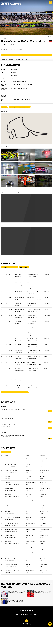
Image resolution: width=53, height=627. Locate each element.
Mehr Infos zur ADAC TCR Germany (18, 94)
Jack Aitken (17, 364)
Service (20, 614)
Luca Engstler (18, 385)
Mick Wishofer (18, 299)
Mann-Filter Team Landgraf (11, 529)
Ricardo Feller (18, 282)
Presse (31, 614)
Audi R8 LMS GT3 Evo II (10, 461)
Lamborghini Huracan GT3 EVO (34, 288)
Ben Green (17, 323)
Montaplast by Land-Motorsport (12, 459)
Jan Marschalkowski (19, 370)
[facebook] (20, 610)
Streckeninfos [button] (4, 59)
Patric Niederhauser (19, 387)
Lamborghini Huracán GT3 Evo (12, 484)
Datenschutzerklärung (42, 210)
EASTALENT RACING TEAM (33, 350)
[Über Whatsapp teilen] (4, 49)
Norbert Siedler (18, 352)
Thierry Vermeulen (19, 309)
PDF (49, 411)
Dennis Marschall (18, 317)
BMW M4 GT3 (30, 305)
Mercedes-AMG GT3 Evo (10, 466)
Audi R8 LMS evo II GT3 (32, 282)
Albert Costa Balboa (19, 362)
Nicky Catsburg (18, 303)
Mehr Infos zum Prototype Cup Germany (20, 99)
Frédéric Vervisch (44, 558)
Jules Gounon (18, 276)
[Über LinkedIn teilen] (11, 49)
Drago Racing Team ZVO (32, 274)
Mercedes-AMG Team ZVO (32, 368)
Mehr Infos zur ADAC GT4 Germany (19, 88)
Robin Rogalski (18, 344)
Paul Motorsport (30, 286)
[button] (50, 624)
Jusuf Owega (17, 280)
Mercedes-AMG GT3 (31, 276)
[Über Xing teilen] (14, 49)
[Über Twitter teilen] (9, 49)
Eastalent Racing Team (10, 535)
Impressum (19, 624)
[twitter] (25, 610)
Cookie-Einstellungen (23, 210)
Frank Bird (17, 356)
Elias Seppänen (18, 358)
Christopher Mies (18, 340)
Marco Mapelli (18, 288)
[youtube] (27, 610)
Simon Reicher (18, 350)
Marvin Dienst (18, 368)
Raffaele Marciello (19, 374)
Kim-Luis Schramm (19, 315)
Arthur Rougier (18, 333)
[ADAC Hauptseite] (50, 3)
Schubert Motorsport (31, 303)
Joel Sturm (17, 327)
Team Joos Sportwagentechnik (34, 291)
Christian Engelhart (19, 291)
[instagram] (23, 610)
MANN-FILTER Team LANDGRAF (34, 356)
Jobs (17, 614)
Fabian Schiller (18, 274)
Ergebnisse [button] (11, 59)
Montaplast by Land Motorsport (34, 280)
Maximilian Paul (18, 286)
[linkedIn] (30, 610)
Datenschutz (24, 624)
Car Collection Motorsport (33, 309)
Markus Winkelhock (19, 382)
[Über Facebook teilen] (1, 49)
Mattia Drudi (17, 311)
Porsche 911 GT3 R (31, 293)
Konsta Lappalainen (19, 297)
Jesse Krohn (17, 305)
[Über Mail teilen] (6, 49)
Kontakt (35, 614)
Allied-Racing (30, 327)
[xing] (32, 610)
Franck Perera (18, 335)
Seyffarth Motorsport (32, 344)
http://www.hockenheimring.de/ (18, 81)
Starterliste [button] (24, 59)
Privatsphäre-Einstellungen (31, 624)
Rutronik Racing (30, 315)
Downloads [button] (17, 59)
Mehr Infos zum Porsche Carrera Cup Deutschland (22, 84)
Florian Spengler (18, 380)
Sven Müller (17, 329)
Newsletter (25, 614)
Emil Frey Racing (30, 297)
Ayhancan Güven (18, 293)
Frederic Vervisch (18, 346)
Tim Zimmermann (18, 338)
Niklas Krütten (18, 321)
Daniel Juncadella (18, 376)
